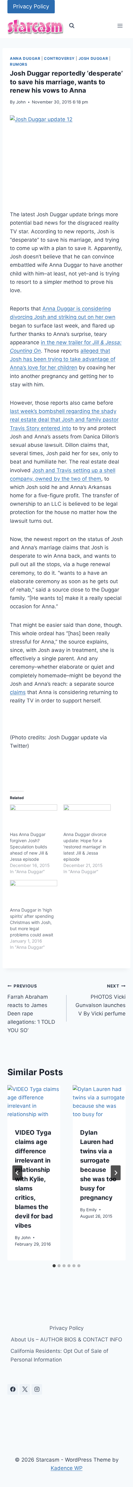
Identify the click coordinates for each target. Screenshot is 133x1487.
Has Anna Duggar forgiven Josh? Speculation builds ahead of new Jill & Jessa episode (29, 847)
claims (18, 692)
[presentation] (33, 1102)
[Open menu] (120, 26)
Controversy (59, 58)
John (21, 101)
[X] (24, 1389)
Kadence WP (67, 1468)
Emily (91, 1209)
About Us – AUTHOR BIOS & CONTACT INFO (66, 1339)
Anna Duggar (25, 58)
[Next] (116, 1172)
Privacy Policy (31, 6)
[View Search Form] (71, 25)
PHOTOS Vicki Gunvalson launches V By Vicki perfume (100, 1000)
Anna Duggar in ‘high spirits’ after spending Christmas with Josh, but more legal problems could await (32, 922)
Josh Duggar (93, 58)
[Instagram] (37, 1389)
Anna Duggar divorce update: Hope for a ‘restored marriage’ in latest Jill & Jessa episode (84, 847)
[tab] (54, 1265)
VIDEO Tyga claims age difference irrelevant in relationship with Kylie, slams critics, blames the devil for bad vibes (34, 1179)
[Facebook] (12, 1389)
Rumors (19, 64)
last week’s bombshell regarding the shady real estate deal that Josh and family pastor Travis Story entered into (64, 419)
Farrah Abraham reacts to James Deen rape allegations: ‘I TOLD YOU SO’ (31, 1008)
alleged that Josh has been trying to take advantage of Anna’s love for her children (62, 359)
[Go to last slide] (17, 1172)
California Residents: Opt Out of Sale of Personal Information (59, 1355)
